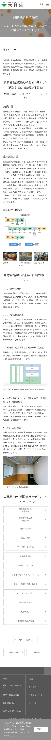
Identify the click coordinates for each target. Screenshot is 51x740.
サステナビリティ (37, 694)
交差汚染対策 (25, 528)
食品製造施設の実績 (25, 620)
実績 (31, 678)
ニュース (33, 703)
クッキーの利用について (13, 732)
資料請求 (37, 652)
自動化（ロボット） (25, 565)
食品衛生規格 (25, 556)
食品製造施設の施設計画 (25, 519)
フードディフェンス (25, 547)
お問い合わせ (14, 652)
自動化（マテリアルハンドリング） (25, 574)
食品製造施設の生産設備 (25, 509)
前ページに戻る (25, 639)
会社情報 (33, 686)
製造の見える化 (25, 602)
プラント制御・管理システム (26, 583)
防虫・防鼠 (25, 537)
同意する (40, 729)
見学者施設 (25, 611)
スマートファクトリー (25, 593)
